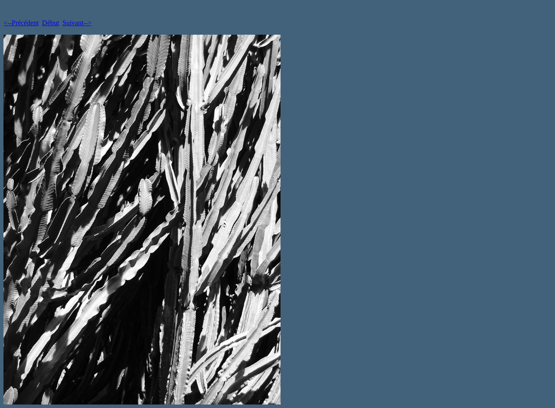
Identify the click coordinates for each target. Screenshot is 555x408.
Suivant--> (76, 22)
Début (50, 22)
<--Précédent (21, 22)
